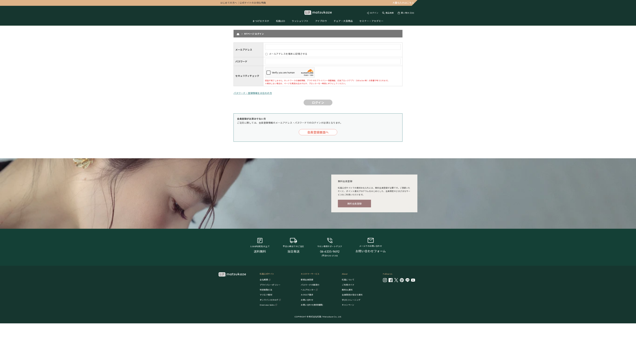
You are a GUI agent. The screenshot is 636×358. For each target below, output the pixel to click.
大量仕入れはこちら (403, 2)
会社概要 (264, 279)
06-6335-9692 (330, 251)
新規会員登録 (307, 279)
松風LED (280, 21)
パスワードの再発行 (310, 285)
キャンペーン (348, 305)
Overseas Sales (267, 305)
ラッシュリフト (300, 21)
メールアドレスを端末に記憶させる (288, 53)
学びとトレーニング (351, 300)
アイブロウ (321, 21)
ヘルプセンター (308, 290)
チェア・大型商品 (343, 21)
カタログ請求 (307, 295)
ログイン (374, 13)
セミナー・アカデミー (371, 21)
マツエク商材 (266, 295)
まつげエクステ (260, 21)
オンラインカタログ (269, 300)
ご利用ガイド (348, 285)
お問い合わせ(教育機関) (312, 305)
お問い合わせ (307, 300)
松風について (348, 279)
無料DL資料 (347, 290)
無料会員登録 (354, 203)
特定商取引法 (266, 290)
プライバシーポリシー (270, 285)
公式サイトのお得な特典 (243, 2)
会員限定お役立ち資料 (352, 295)
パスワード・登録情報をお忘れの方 (253, 93)
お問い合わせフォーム (370, 251)
